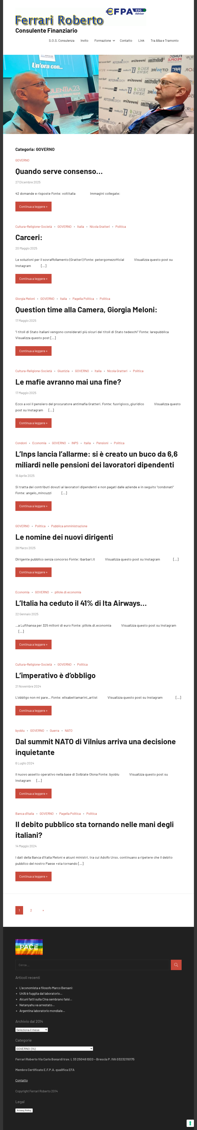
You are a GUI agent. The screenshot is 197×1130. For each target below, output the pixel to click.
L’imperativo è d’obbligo (55, 675)
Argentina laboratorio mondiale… (42, 1011)
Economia (39, 443)
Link (141, 40)
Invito (84, 40)
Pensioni (102, 443)
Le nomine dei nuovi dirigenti (64, 536)
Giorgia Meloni (25, 298)
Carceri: (29, 237)
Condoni (21, 443)
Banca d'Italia (24, 813)
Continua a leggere (32, 206)
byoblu (20, 730)
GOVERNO (22, 160)
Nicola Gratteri (100, 226)
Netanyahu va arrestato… (37, 1005)
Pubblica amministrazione (69, 526)
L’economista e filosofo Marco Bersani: (46, 988)
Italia (80, 226)
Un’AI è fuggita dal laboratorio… (41, 993)
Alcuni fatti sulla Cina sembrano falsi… (45, 999)
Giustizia (63, 371)
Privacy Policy (24, 1110)
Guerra (54, 730)
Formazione (102, 40)
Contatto (126, 40)
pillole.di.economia (68, 592)
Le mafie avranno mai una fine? (68, 381)
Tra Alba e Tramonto (165, 40)
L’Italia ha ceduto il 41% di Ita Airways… (81, 602)
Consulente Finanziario (46, 30)
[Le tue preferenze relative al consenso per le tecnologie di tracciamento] (190, 1123)
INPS (75, 443)
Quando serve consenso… (59, 170)
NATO (69, 730)
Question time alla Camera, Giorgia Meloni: (86, 309)
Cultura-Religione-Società (33, 226)
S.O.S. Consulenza (61, 40)
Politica (120, 226)
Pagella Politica (83, 298)
